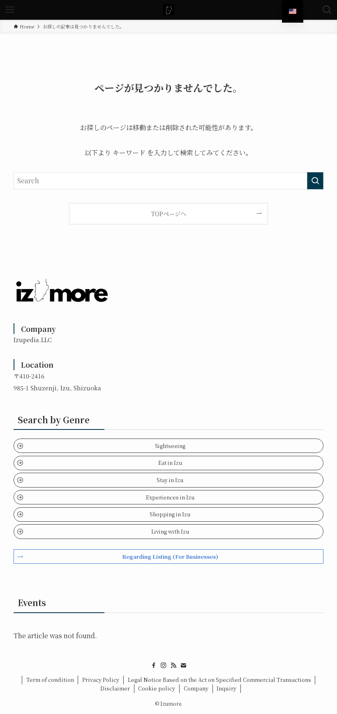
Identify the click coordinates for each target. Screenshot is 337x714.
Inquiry (226, 688)
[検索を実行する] (315, 180)
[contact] (183, 665)
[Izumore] (168, 10)
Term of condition (50, 680)
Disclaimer (115, 688)
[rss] (173, 665)
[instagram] (163, 665)
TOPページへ (168, 213)
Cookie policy (156, 688)
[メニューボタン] (10, 10)
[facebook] (153, 665)
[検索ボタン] (327, 10)
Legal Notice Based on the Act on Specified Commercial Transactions (219, 680)
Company (196, 688)
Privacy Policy (100, 680)
